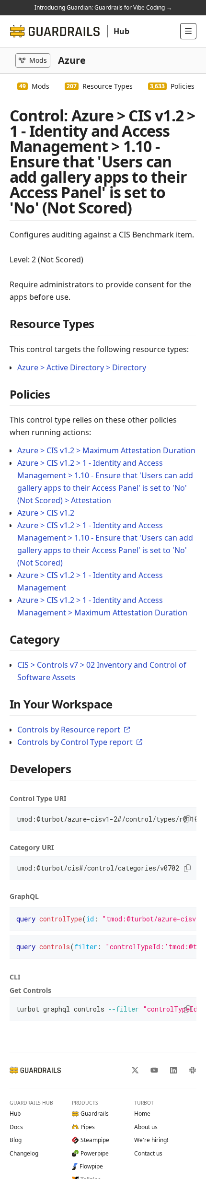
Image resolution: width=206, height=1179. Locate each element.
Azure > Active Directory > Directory (81, 367)
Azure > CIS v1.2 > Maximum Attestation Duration (106, 450)
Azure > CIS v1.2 (45, 512)
